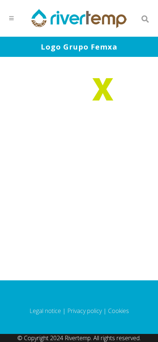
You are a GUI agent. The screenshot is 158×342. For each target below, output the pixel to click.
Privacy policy (84, 311)
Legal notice (45, 311)
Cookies (118, 311)
